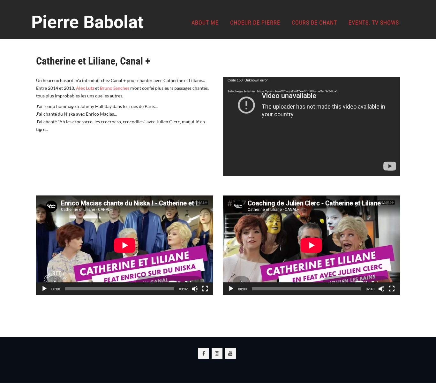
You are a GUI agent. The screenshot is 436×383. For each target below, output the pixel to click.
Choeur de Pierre (255, 22)
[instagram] (217, 353)
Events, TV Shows (374, 22)
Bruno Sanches (114, 88)
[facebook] (203, 353)
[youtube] (230, 353)
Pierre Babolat (87, 22)
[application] (311, 126)
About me (205, 22)
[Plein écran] (205, 289)
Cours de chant (314, 22)
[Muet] (195, 289)
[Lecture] (44, 289)
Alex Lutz (85, 88)
